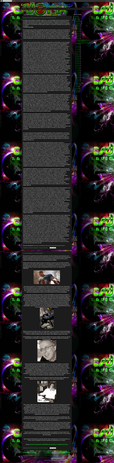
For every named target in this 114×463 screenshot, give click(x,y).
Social (35, 8)
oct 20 (78, 47)
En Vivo (24, 8)
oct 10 (78, 65)
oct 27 (78, 33)
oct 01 (78, 80)
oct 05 (78, 73)
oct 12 (78, 61)
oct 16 (78, 54)
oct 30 (78, 28)
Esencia (45, 8)
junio (77, 88)
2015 (76, 16)
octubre (77, 24)
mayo (77, 90)
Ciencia (29, 8)
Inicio (48, 452)
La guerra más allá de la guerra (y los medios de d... (83, 41)
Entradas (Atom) (32, 455)
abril (77, 91)
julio (77, 86)
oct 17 (78, 53)
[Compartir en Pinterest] (55, 247)
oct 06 (78, 72)
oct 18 (78, 51)
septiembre (78, 83)
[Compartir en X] (53, 247)
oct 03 (78, 77)
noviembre (78, 23)
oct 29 (78, 29)
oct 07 (78, 70)
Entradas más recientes (29, 452)
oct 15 (78, 56)
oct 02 (78, 79)
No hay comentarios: (43, 247)
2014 (76, 18)
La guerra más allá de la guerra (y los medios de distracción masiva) (39, 17)
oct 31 (78, 26)
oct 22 (78, 38)
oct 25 (78, 35)
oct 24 (78, 36)
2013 (76, 19)
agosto (77, 84)
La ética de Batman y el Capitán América (33, 253)
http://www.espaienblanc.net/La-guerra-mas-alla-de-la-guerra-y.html (49, 245)
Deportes (40, 8)
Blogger (68, 460)
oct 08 (78, 68)
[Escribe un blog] (51, 247)
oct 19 (78, 49)
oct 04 (78, 75)
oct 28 (78, 31)
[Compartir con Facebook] (54, 247)
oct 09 (78, 67)
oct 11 (78, 63)
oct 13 (78, 60)
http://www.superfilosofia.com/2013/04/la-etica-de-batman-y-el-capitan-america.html (49, 444)
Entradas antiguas (65, 452)
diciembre (78, 21)
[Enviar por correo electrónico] (50, 247)
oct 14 (78, 58)
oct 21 (78, 46)
